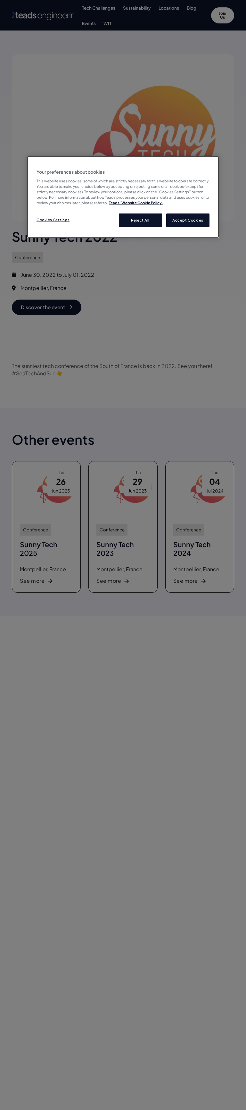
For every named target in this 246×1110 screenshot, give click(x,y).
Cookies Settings (53, 219)
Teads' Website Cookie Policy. (136, 202)
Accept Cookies (187, 220)
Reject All (140, 220)
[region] (123, 197)
